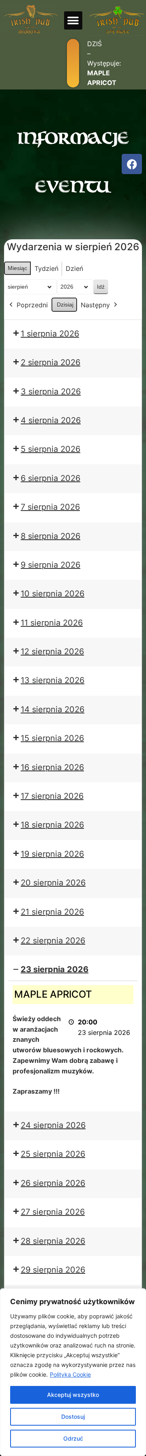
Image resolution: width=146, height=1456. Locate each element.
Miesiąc (17, 268)
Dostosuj (73, 1416)
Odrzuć (73, 1438)
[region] (73, 1372)
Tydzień (46, 268)
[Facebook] (132, 164)
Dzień (74, 268)
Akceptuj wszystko (73, 1394)
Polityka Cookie (70, 1374)
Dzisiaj (65, 304)
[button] (73, 20)
